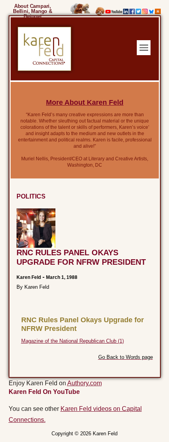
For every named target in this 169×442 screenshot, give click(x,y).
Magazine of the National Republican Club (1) (72, 341)
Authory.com (84, 383)
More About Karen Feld (84, 102)
